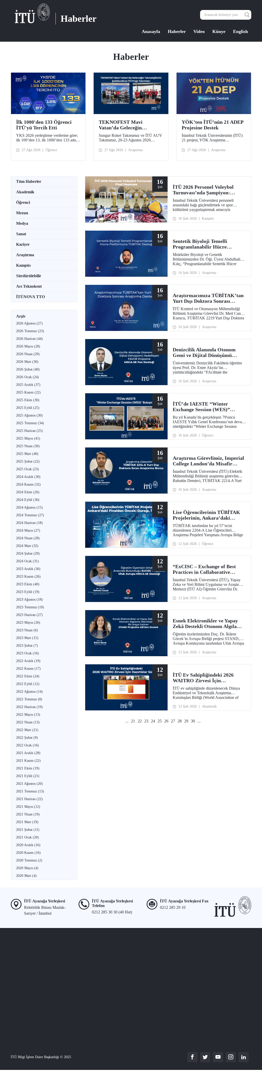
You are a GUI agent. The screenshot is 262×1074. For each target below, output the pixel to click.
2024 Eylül (27, 500)
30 (193, 721)
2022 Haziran (29, 707)
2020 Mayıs (27, 868)
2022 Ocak (27, 745)
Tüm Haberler (28, 181)
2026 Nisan (28, 354)
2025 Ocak (27, 469)
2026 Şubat (28, 369)
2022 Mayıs (28, 715)
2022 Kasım (28, 668)
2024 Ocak (27, 561)
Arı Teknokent (29, 286)
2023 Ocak (27, 653)
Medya (22, 223)
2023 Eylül (27, 592)
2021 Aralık (28, 753)
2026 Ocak (27, 377)
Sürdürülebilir (28, 276)
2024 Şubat (28, 553)
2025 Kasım (28, 392)
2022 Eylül (27, 684)
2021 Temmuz (30, 791)
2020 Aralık (28, 845)
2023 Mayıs (28, 622)
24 (153, 721)
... (126, 721)
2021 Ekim (27, 768)
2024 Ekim (27, 492)
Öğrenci (23, 202)
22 (140, 721)
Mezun (22, 213)
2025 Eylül (27, 408)
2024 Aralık (28, 477)
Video (199, 31)
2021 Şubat (27, 830)
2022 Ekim (27, 676)
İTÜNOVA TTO (30, 297)
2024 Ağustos (29, 507)
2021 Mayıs (28, 807)
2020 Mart (26, 876)
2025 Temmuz (30, 423)
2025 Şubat (28, 461)
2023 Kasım (28, 576)
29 (186, 721)
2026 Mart (27, 362)
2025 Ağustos (29, 415)
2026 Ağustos (29, 323)
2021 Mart (27, 822)
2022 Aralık (28, 661)
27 (173, 721)
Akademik (25, 192)
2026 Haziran (29, 339)
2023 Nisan (27, 630)
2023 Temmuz (30, 607)
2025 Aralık (28, 385)
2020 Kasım (28, 853)
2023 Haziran (29, 615)
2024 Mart (27, 546)
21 (133, 721)
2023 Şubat (27, 645)
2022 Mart (27, 730)
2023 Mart (27, 638)
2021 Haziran (29, 799)
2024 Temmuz (30, 515)
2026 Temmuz (30, 331)
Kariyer (23, 244)
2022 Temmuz (29, 699)
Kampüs (23, 265)
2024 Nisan (28, 538)
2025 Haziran (29, 431)
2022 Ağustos (29, 691)
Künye (218, 31)
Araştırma (25, 255)
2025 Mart (27, 454)
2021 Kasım (28, 761)
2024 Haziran (29, 523)
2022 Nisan (28, 722)
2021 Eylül (27, 776)
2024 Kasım (28, 484)
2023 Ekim (27, 584)
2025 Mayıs (28, 438)
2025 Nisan (28, 446)
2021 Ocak (27, 837)
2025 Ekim (27, 400)
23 (146, 721)
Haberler (177, 31)
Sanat (21, 234)
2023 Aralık (28, 569)
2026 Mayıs (28, 346)
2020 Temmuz (29, 860)
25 (160, 721)
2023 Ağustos (29, 599)
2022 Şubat (27, 738)
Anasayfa (151, 31)
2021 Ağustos (29, 784)
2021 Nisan (28, 814)
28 (180, 721)
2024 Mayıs (28, 530)
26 (166, 721)
